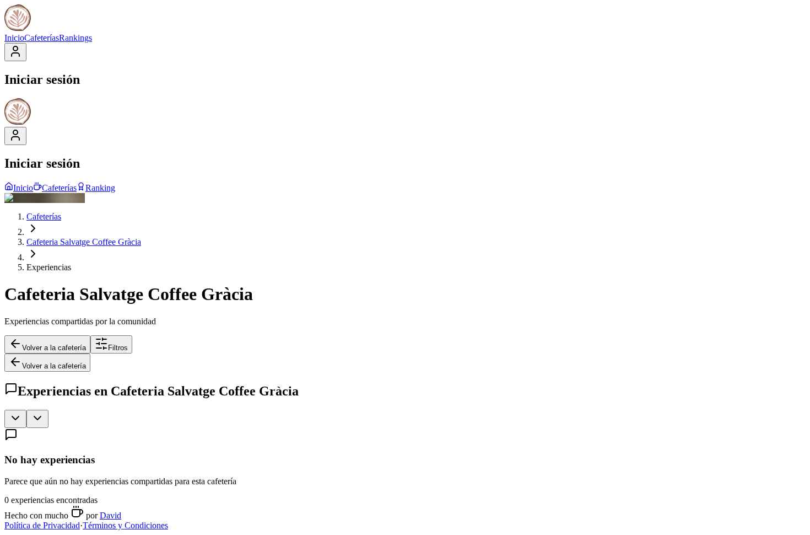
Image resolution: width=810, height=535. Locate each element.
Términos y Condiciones (125, 525)
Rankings (75, 37)
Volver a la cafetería (54, 348)
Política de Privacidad (42, 525)
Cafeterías (41, 37)
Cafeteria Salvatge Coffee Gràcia (83, 242)
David (110, 515)
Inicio (14, 37)
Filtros (118, 348)
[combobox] (15, 419)
